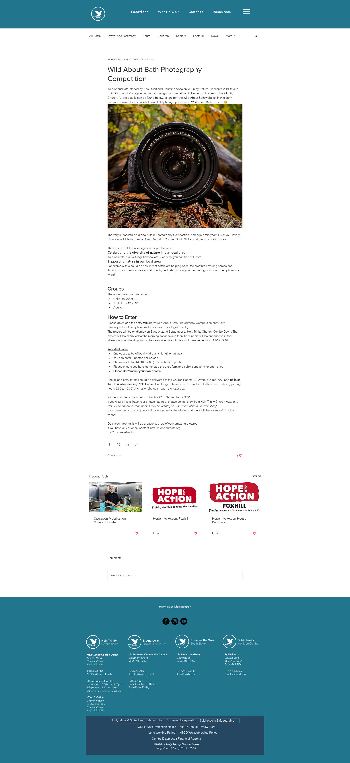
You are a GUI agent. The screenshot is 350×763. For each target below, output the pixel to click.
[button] (140, 12)
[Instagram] (174, 621)
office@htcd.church (101, 674)
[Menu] (246, 11)
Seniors (181, 36)
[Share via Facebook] (109, 444)
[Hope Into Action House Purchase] (234, 497)
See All (257, 475)
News (215, 36)
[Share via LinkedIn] (127, 444)
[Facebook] (166, 621)
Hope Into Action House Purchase (229, 520)
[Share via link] (136, 444)
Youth (146, 36)
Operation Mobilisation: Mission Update (110, 520)
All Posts (95, 36)
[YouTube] (183, 621)
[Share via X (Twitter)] (118, 444)
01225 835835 (96, 671)
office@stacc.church (143, 674)
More (229, 36)
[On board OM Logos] (115, 497)
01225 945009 (139, 671)
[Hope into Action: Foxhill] (175, 497)
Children (163, 36)
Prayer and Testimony (122, 36)
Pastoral (198, 36)
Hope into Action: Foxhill (170, 518)
